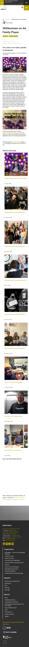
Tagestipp (5, 36)
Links (6, 610)
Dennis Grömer (11, 41)
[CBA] (4, 544)
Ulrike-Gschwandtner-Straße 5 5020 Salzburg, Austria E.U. (11, 532)
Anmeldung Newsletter (11, 602)
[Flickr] (6, 544)
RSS (6, 585)
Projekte (7, 565)
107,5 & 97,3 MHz (10, 540)
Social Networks (9, 614)
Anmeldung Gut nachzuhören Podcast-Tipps (14, 604)
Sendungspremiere (13, 36)
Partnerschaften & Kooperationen (14, 562)
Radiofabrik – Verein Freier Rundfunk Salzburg (15, 553)
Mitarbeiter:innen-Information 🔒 (14, 573)
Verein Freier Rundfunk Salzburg (11, 529)
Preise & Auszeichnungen (12, 567)
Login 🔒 (7, 590)
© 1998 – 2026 (12, 530)
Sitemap (7, 587)
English (7, 616)
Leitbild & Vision (9, 556)
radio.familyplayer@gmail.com (12, 133)
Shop (6, 598)
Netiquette (8, 583)
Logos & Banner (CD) (11, 608)
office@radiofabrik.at (10, 538)
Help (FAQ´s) (8, 612)
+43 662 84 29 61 (15, 535)
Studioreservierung (10, 600)
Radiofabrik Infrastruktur (11, 569)
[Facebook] (9, 544)
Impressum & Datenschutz (12, 581)
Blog (7, 19)
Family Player (17, 142)
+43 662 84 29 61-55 (16, 537)
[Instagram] (12, 544)
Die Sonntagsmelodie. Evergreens (11, 1)
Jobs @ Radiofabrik (10, 571)
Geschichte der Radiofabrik (12, 560)
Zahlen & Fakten (9, 558)
